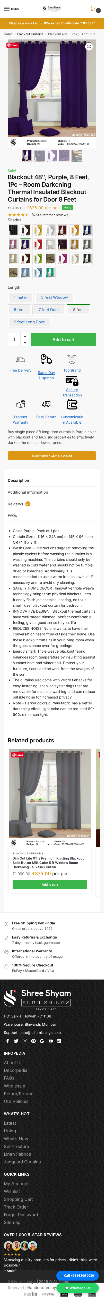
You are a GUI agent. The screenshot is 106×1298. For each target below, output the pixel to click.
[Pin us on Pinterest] (33, 1041)
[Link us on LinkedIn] (59, 1041)
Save (15, 45)
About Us (13, 1062)
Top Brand (72, 370)
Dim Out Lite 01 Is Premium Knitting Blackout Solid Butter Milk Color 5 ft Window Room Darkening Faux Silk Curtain (48, 862)
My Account (16, 1183)
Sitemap (12, 1222)
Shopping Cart (18, 1199)
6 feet (19, 309)
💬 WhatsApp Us (77, 1288)
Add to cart (63, 339)
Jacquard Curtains (22, 1161)
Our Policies (16, 1101)
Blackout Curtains (30, 34)
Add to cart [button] (50, 884)
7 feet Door (49, 309)
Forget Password (21, 1214)
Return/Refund (18, 1093)
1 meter (20, 297)
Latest (10, 1123)
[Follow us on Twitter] (16, 1041)
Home (8, 34)
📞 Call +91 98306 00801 (77, 1275)
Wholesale (14, 1086)
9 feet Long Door (29, 321)
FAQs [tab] (12, 515)
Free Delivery (21, 370)
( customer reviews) (51, 215)
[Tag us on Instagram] (25, 1041)
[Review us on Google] (42, 1041)
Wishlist (12, 1191)
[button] (94, 9)
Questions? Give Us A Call (52, 456)
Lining (10, 1130)
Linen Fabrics (17, 1154)
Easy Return (46, 417)
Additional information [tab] (28, 492)
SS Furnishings (22, 1281)
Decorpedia (15, 1070)
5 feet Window (54, 297)
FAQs (9, 1078)
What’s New (16, 1138)
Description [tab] (18, 480)
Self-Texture (16, 1146)
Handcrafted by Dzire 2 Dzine (54, 1287)
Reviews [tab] (19, 504)
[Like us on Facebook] (8, 1041)
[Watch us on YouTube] (51, 1041)
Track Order (16, 1207)
